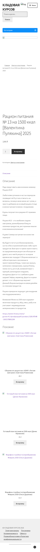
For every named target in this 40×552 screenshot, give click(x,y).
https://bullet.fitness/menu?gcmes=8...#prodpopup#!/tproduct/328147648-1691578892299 (20, 317)
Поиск (7, 19)
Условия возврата (11, 533)
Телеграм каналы (12, 530)
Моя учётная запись (6, 548)
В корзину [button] (20, 382)
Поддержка (25, 530)
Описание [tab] (6, 173)
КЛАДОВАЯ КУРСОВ (11, 7)
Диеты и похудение (18, 65)
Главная (7, 65)
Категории (8, 30)
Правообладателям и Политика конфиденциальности (16, 537)
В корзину (18, 151)
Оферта (23, 533)
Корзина (31, 546)
